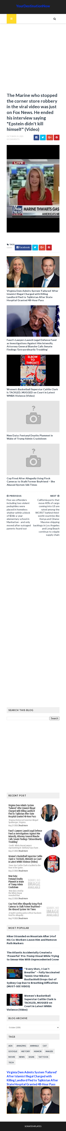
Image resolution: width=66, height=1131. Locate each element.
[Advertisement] (33, 59)
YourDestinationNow (33, 6)
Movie (11, 1057)
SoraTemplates (33, 1126)
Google (12, 1051)
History (25, 1051)
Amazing (21, 1046)
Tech (11, 1062)
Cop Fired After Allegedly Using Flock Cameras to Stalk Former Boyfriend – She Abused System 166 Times (31, 481)
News (9, 247)
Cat (45, 1046)
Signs (31, 1057)
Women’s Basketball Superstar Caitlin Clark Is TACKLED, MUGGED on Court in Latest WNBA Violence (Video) (32, 392)
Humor (38, 1051)
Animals (34, 1046)
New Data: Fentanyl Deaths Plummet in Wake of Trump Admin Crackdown (30, 437)
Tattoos (43, 1057)
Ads (10, 1046)
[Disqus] (33, 587)
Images (49, 1051)
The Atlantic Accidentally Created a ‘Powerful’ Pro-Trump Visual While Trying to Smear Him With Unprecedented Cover (33, 956)
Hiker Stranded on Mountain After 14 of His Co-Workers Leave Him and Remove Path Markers (32, 939)
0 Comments (13, 139)
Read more (23, 825)
